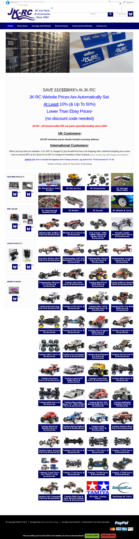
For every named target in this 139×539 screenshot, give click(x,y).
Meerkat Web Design (50, 522)
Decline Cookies (108, 536)
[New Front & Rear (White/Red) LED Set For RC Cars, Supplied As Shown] (27, 219)
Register (130, 2)
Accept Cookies (92, 536)
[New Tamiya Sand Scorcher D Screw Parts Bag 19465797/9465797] (14, 290)
